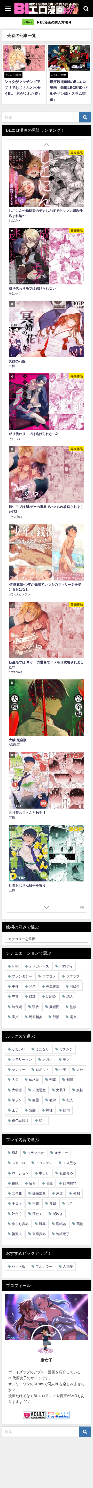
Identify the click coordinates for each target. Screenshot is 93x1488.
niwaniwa (15, 516)
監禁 (73, 1007)
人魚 (15, 1079)
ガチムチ (66, 1049)
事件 (15, 986)
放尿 (52, 1203)
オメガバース (39, 966)
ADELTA (14, 744)
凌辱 (32, 1183)
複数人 (17, 1234)
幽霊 (35, 1100)
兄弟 (32, 986)
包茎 (49, 1183)
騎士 (42, 1120)
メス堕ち (69, 1163)
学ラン (17, 1100)
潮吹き (58, 1213)
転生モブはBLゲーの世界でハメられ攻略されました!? (46, 665)
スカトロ (18, 1163)
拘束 (35, 1203)
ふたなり (42, 1049)
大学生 (17, 1090)
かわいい (18, 1049)
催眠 (15, 1183)
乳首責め (66, 1173)
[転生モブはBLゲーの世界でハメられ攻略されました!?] (46, 630)
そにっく (15, 293)
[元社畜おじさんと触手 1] (46, 780)
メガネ (47, 1059)
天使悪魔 (39, 1090)
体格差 (34, 1079)
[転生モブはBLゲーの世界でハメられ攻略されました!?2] (46, 474)
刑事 (52, 1079)
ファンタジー (22, 976)
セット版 (18, 1266)
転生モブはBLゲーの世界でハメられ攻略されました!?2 (46, 509)
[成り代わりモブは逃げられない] (46, 256)
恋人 (69, 996)
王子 (15, 1110)
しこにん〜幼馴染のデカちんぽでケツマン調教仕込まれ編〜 (46, 213)
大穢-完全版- (18, 739)
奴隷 (32, 996)
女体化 (17, 1193)
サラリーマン (22, 1059)
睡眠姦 (61, 1224)
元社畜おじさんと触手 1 (27, 812)
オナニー (61, 1152)
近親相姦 (35, 1017)
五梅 (12, 365)
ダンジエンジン (19, 594)
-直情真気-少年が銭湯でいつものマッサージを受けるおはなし (45, 587)
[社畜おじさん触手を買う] (46, 853)
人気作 (68, 1266)
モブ (66, 1059)
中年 (62, 1069)
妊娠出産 (39, 1193)
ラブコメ (49, 976)
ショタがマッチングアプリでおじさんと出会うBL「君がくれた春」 (23, 87)
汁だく (17, 1213)
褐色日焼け (20, 1120)
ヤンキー (18, 1069)
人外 (79, 1069)
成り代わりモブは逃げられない (32, 288)
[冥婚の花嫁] (46, 329)
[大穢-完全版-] (46, 707)
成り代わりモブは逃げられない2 (33, 433)
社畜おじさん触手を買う (27, 885)
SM (14, 1152)
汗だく (37, 1213)
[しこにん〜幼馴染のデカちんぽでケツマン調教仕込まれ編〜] (46, 178)
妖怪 (79, 1090)
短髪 (32, 1110)
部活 (56, 1017)
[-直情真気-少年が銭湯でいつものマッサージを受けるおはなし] (46, 552)
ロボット (42, 1069)
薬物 (79, 1224)
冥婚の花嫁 (17, 361)
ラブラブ (73, 976)
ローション (20, 1173)
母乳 (69, 1203)
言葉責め (39, 1234)
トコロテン (44, 1163)
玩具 (42, 1224)
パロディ (66, 966)
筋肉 (66, 1110)
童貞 (15, 1017)
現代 (35, 1007)
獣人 (69, 1100)
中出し (44, 1173)
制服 (69, 1079)
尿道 (59, 1193)
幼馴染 (51, 996)
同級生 (75, 986)
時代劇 (17, 1007)
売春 (15, 996)
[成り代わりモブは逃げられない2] (46, 401)
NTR (15, 966)
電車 (73, 1017)
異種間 (54, 1007)
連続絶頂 (62, 1234)
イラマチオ (35, 1152)
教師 (52, 1100)
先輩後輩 (52, 986)
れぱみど (15, 220)
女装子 (61, 1090)
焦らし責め (20, 1224)
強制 (76, 1193)
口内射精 (69, 1183)
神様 (49, 1110)
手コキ (17, 1203)
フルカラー (44, 1266)
